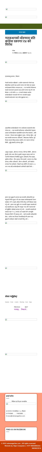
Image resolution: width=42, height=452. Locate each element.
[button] (21, 26)
